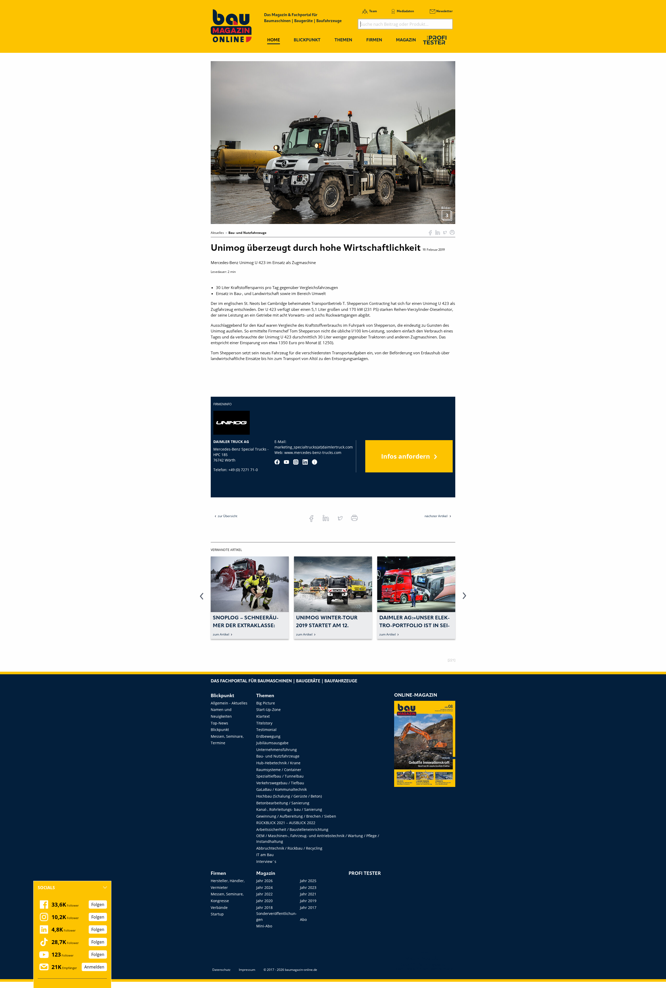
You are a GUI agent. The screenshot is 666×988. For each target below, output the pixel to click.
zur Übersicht (227, 516)
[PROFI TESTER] (434, 40)
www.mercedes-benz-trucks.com (312, 452)
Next (464, 598)
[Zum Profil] (314, 462)
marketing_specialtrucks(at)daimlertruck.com (313, 447)
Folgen (97, 904)
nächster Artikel (436, 516)
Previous (201, 598)
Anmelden (94, 967)
